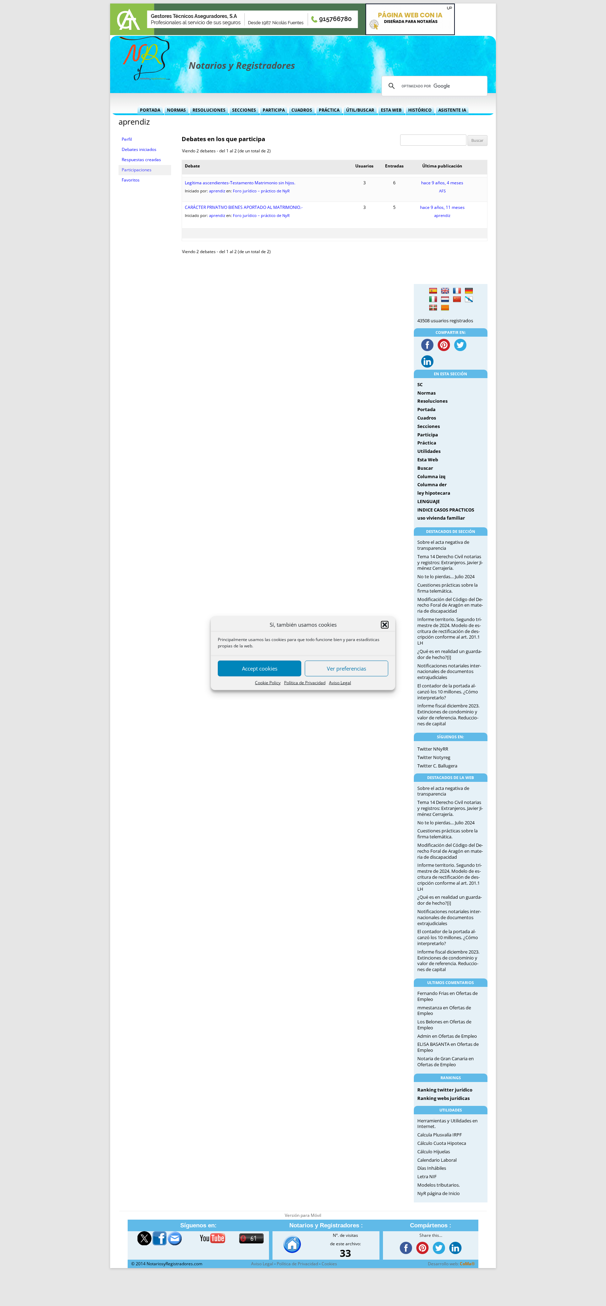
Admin (424, 1036)
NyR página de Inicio (438, 1193)
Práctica (329, 110)
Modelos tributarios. (438, 1185)
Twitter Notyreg (433, 757)
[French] (457, 291)
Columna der (432, 484)
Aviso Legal (340, 683)
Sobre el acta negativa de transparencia (443, 545)
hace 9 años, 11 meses (442, 207)
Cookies (329, 1264)
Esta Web (391, 110)
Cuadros (301, 110)
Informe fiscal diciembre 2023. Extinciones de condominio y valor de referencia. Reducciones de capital (448, 714)
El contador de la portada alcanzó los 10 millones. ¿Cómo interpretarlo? (447, 691)
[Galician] (469, 299)
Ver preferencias (346, 668)
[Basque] (433, 307)
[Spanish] (433, 291)
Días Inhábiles (431, 1168)
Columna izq (431, 476)
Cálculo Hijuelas (433, 1151)
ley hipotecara (433, 493)
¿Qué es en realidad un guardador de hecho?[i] (449, 654)
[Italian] (433, 299)
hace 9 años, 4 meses (442, 183)
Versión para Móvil (303, 1215)
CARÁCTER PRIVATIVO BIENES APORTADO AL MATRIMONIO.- (244, 207)
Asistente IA (452, 110)
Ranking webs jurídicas (443, 1098)
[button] (384, 624)
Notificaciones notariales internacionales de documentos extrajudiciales (449, 671)
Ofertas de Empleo (457, 1036)
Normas (176, 110)
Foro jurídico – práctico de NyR (261, 190)
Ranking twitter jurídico (444, 1090)
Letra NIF (427, 1176)
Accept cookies (259, 668)
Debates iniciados (139, 149)
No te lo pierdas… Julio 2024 (445, 576)
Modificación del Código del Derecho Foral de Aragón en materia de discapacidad (450, 605)
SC (420, 384)
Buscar (425, 468)
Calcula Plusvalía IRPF (439, 1135)
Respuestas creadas (141, 160)
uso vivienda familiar (441, 518)
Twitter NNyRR (432, 749)
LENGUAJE (428, 501)
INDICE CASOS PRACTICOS (445, 510)
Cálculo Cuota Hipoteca (441, 1143)
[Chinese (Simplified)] (457, 299)
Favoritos (131, 180)
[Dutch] (445, 299)
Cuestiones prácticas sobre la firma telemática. (447, 588)
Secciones (244, 110)
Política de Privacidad (304, 683)
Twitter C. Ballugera (437, 766)
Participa (274, 110)
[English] (445, 291)
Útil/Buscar (360, 110)
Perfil (127, 139)
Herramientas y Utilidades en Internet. (447, 1123)
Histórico (420, 110)
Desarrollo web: (451, 1264)
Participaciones (137, 170)
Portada (150, 110)
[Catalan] (445, 307)
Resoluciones (209, 110)
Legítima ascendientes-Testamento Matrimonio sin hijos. (240, 183)
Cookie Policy (268, 683)
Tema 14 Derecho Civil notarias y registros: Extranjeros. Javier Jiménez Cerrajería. (450, 562)
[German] (469, 291)
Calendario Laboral (437, 1160)
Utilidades (428, 451)
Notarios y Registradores (242, 65)
